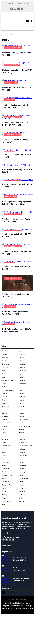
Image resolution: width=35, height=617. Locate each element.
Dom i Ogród (15, 64)
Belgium (5, 608)
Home (4, 34)
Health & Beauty (16, 117)
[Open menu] (27, 21)
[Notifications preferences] (1, 615)
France (12, 603)
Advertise (18, 3)
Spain (25, 608)
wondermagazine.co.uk (10, 21)
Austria (12, 608)
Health (13, 306)
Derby (7, 47)
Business (8, 196)
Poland (30, 608)
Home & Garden (16, 134)
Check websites (7, 546)
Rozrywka (14, 82)
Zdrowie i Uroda (16, 47)
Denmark (19, 608)
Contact (26, 3)
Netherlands (15, 606)
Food (12, 99)
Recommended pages (11, 537)
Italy (22, 606)
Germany (28, 606)
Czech (7, 603)
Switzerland (20, 603)
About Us (10, 3)
